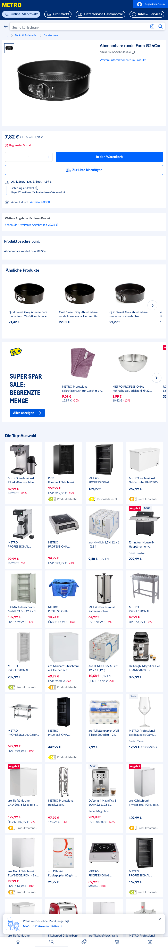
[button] (150, 4)
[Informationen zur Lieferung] (36, 188)
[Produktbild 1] (9, 48)
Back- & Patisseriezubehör (27, 35)
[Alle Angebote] (84, 941)
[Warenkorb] (117, 941)
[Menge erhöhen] (48, 157)
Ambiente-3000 (40, 202)
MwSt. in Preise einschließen (41, 926)
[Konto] (150, 941)
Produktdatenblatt (68, 499)
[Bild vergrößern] (54, 80)
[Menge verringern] (9, 157)
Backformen (51, 35)
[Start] (18, 941)
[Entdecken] (51, 941)
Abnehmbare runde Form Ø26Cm (130, 46)
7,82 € (12, 137)
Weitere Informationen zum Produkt (123, 60)
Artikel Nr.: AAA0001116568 (115, 52)
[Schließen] (159, 919)
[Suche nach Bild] (152, 26)
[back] (5, 26)
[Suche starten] (161, 26)
